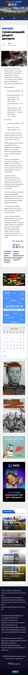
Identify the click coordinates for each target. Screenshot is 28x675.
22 (20, 345)
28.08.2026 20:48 (9, 525)
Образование (7, 537)
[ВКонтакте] (16, 247)
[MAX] (14, 247)
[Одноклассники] (19, 247)
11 (7, 342)
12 (11, 342)
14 (17, 342)
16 (23, 342)
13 (14, 342)
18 (7, 345)
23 (23, 345)
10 (4, 342)
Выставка (6, 567)
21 (17, 345)
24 (4, 348)
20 (14, 345)
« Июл (4, 356)
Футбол (10, 518)
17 (4, 345)
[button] (25, 18)
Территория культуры (9, 569)
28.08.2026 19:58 (9, 561)
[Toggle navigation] (14, 18)
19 (11, 345)
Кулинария (4, 28)
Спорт (5, 518)
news (9, 43)
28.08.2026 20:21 (9, 544)
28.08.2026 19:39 (9, 576)
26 (11, 348)
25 (7, 348)
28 (17, 348)
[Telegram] (22, 247)
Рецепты (10, 28)
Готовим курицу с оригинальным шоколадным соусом (18, 256)
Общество (14, 537)
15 (20, 342)
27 (14, 348)
